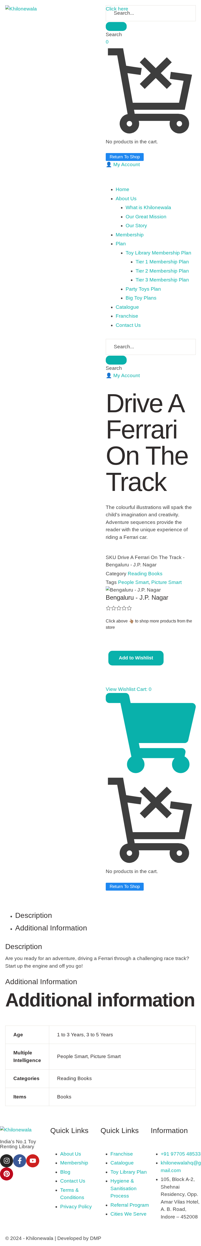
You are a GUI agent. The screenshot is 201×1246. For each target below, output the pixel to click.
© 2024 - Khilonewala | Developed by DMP (53, 1238)
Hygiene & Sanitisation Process (123, 1188)
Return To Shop (125, 156)
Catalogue (122, 1163)
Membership (74, 1163)
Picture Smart (166, 582)
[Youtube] (32, 1160)
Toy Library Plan (128, 1172)
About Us (70, 1154)
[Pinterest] (6, 1173)
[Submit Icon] (116, 26)
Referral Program (129, 1205)
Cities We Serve (128, 1214)
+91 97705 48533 (181, 1154)
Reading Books (145, 573)
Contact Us (72, 1181)
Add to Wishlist (136, 657)
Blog (65, 1172)
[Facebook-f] (19, 1160)
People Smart (133, 582)
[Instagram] (6, 1160)
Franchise (121, 1154)
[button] (123, 164)
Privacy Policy (76, 1206)
